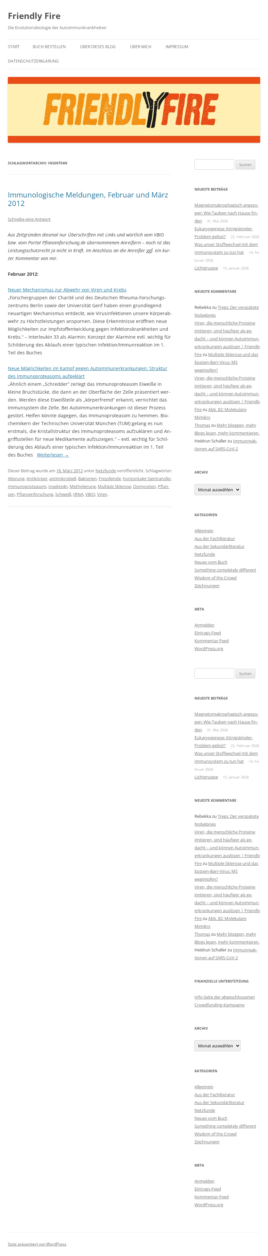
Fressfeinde (110, 478)
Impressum (177, 46)
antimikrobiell (62, 478)
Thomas (202, 425)
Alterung (16, 478)
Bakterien (87, 478)
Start (14, 46)
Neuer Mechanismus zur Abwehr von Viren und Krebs (67, 290)
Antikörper (36, 478)
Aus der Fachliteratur (214, 538)
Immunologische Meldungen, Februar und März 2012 (88, 199)
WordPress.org (208, 648)
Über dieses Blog (98, 46)
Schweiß (63, 494)
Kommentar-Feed (211, 641)
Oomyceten (144, 486)
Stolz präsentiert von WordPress (37, 1244)
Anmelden (204, 625)
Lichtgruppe (206, 268)
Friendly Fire (34, 16)
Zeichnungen (207, 586)
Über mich (140, 46)
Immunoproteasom (27, 486)
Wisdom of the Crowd (215, 578)
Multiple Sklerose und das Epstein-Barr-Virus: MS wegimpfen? (226, 362)
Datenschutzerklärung (33, 61)
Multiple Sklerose (114, 486)
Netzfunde (105, 471)
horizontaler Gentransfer (147, 478)
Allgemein (203, 531)
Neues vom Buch (210, 562)
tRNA (78, 494)
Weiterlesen (53, 455)
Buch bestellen (49, 46)
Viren (102, 494)
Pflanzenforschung (35, 494)
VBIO (90, 494)
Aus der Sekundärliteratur (219, 546)
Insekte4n (58, 486)
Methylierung (83, 486)
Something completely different (225, 570)
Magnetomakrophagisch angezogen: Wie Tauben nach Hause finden (226, 213)
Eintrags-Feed (207, 633)
